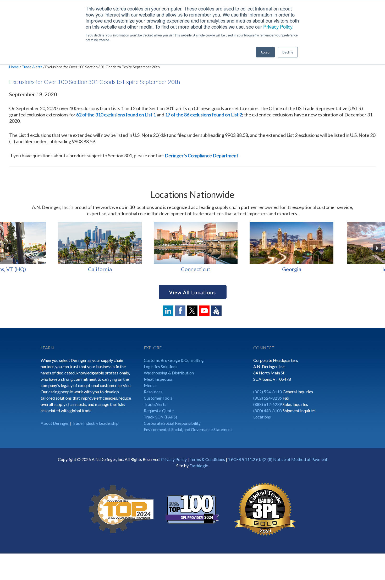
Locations (262, 416)
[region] (192, 248)
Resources (153, 391)
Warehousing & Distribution (169, 372)
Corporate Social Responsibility (172, 423)
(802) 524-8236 (267, 397)
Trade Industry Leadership (95, 423)
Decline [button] (287, 52)
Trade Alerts (155, 404)
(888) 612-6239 (267, 404)
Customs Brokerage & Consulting (174, 360)
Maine (239, 269)
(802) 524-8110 (267, 391)
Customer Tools (158, 397)
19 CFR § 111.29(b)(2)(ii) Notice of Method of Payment (277, 459)
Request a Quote (159, 410)
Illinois (144, 269)
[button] (8, 248)
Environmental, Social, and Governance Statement (188, 429)
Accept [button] (265, 52)
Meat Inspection (158, 379)
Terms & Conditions (207, 459)
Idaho (48, 269)
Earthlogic (198, 465)
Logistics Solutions (160, 366)
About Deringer (55, 423)
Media (150, 385)
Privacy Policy (277, 26)
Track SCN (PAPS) (160, 416)
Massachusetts (335, 269)
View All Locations (192, 292)
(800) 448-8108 (267, 410)
